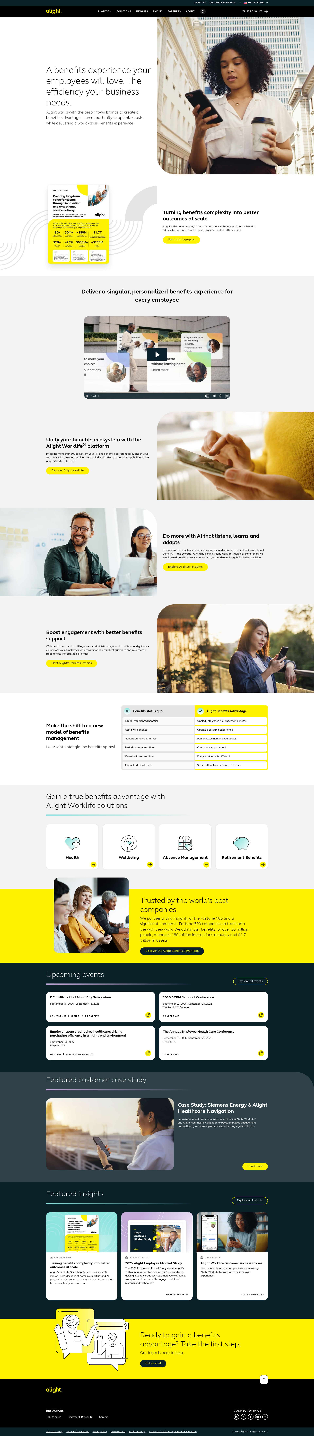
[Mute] (214, 396)
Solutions (124, 11)
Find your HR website (223, 3)
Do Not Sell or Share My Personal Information (173, 1431)
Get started (153, 1363)
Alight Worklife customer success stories (231, 1263)
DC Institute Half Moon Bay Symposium (80, 997)
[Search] (202, 11)
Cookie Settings (137, 1431)
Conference (59, 1016)
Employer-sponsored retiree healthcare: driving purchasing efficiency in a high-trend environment (88, 1033)
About (190, 11)
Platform (104, 11)
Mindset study (140, 1258)
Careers (103, 1417)
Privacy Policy (100, 1431)
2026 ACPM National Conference (188, 997)
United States (256, 3)
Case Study (212, 1258)
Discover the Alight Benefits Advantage (172, 951)
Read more (255, 1166)
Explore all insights (250, 1200)
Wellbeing (129, 858)
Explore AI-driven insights (185, 567)
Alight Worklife (252, 1295)
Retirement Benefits (242, 858)
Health (72, 858)
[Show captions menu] (207, 396)
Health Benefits (177, 1295)
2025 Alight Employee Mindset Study (153, 1263)
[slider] (150, 396)
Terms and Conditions (77, 1431)
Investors (200, 3)
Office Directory (54, 1431)
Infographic (63, 1258)
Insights (142, 11)
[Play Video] (87, 396)
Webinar (56, 1054)
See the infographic (181, 239)
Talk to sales (53, 1417)
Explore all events (250, 981)
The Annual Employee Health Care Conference (198, 1031)
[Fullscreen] (227, 396)
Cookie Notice (118, 1431)
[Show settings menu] (220, 396)
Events (158, 11)
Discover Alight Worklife (67, 470)
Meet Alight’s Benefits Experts (71, 663)
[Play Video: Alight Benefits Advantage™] (157, 354)
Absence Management (185, 858)
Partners (174, 11)
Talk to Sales (252, 11)
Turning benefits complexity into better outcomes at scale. (80, 1265)
